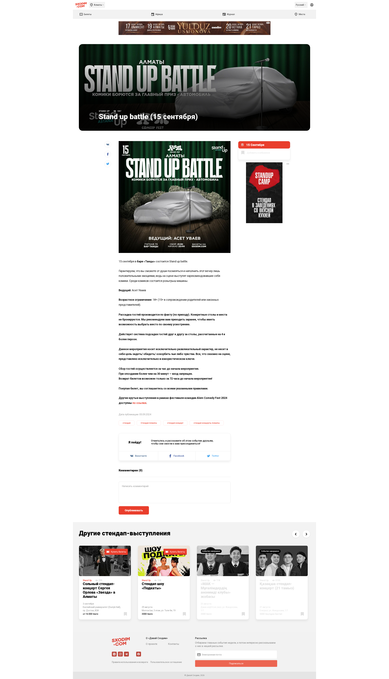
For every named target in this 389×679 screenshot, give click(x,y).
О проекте (151, 644)
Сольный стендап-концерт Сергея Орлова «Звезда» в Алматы (99, 590)
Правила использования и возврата (130, 662)
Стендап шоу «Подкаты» (153, 585)
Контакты (173, 644)
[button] (296, 534)
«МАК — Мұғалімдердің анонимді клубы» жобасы (216, 590)
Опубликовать (134, 510)
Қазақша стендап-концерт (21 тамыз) (277, 585)
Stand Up (104, 111)
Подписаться (236, 663)
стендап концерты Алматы (207, 423)
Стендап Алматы (149, 423)
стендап (127, 423)
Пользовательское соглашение (166, 662)
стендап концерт (175, 423)
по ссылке (139, 402)
